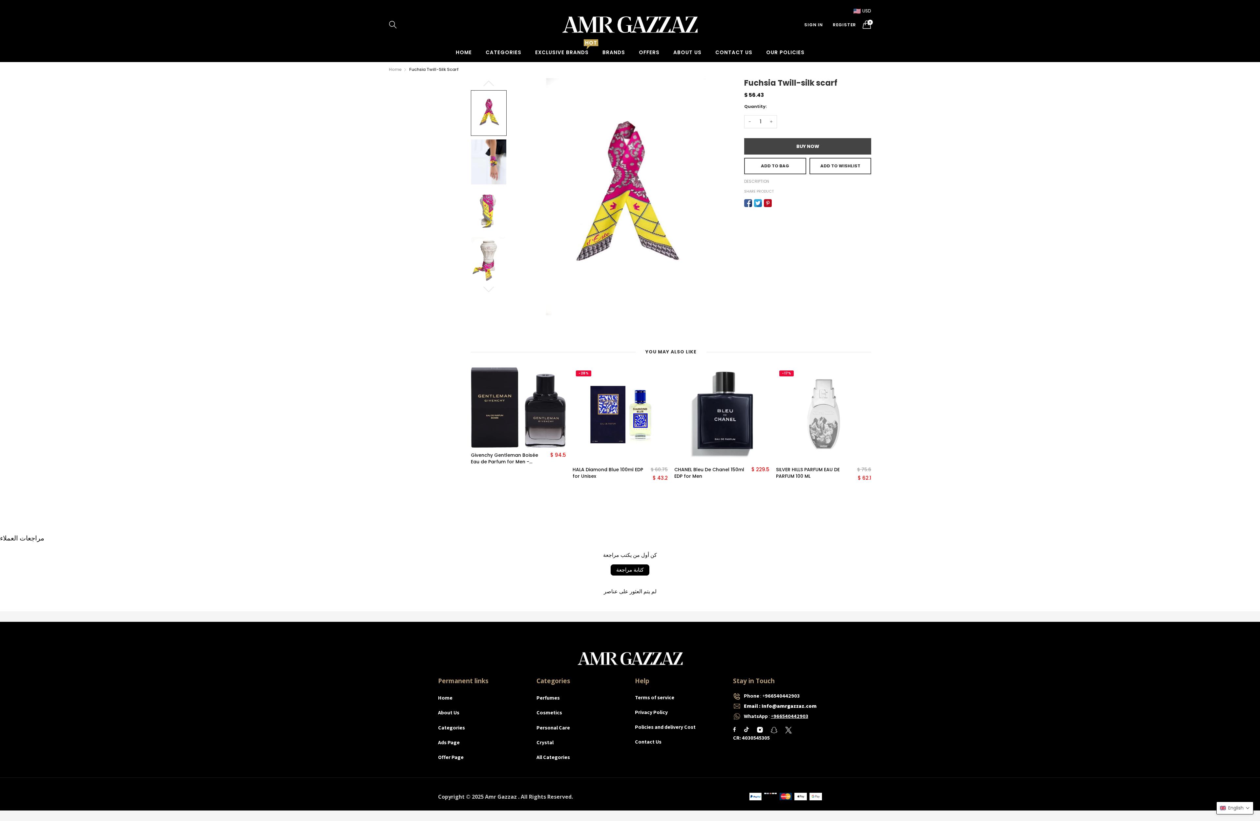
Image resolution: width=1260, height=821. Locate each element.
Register (844, 25)
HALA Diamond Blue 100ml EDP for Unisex (608, 473)
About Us (687, 52)
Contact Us (733, 52)
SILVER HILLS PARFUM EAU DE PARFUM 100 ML (808, 473)
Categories (503, 52)
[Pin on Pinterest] (768, 203)
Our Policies (785, 52)
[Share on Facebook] (748, 203)
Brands (613, 52)
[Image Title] (734, 729)
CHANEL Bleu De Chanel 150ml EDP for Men (709, 473)
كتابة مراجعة (630, 570)
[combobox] (420, 24)
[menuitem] (464, 52)
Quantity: (755, 106)
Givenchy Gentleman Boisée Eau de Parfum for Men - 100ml (504, 458)
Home (464, 52)
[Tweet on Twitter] (758, 203)
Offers (649, 52)
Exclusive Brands (562, 52)
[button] (1235, 808)
